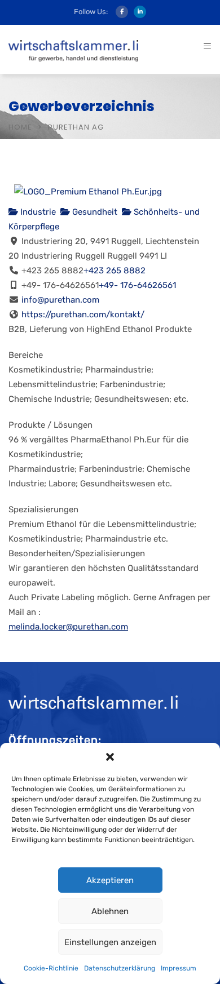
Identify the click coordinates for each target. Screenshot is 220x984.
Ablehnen (110, 911)
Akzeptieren (110, 880)
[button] (110, 757)
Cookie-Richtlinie (51, 968)
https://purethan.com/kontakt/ (82, 314)
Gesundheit (93, 212)
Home (20, 127)
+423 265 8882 (114, 270)
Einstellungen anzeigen (110, 942)
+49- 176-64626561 (137, 285)
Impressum (178, 968)
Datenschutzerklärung (119, 968)
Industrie (37, 212)
